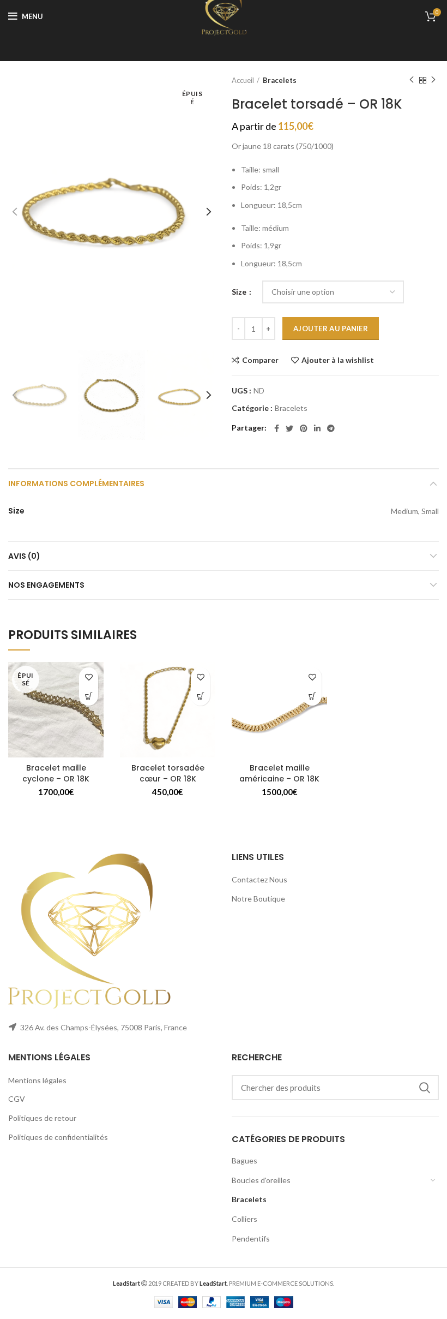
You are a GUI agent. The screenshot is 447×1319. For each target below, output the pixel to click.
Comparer (260, 360)
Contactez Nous (259, 879)
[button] (200, 696)
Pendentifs (251, 1238)
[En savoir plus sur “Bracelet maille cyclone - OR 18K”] (88, 696)
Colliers (244, 1218)
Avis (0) (24, 556)
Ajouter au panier (330, 328)
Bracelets (280, 80)
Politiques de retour (42, 1118)
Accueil (243, 80)
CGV (16, 1098)
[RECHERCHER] (424, 1087)
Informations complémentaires (76, 483)
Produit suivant (433, 80)
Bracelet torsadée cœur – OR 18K (167, 773)
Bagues (244, 1160)
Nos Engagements (46, 585)
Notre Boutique (258, 898)
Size (240, 291)
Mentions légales (37, 1080)
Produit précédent (411, 80)
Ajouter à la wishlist (337, 360)
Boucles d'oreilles (261, 1180)
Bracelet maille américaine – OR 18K (279, 773)
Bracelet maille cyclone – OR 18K (55, 773)
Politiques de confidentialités (58, 1137)
